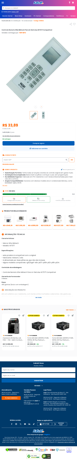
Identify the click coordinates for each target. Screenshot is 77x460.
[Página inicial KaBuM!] (38, 2)
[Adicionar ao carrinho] (23, 315)
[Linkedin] (29, 424)
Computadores (48, 16)
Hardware (28, 16)
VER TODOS (70, 310)
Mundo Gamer (7, 16)
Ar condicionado (27, 21)
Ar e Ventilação (16, 21)
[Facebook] (12, 424)
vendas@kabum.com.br (31, 404)
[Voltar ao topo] (38, 431)
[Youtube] (25, 424)
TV (67, 16)
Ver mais (5, 185)
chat (36, 400)
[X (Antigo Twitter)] (20, 424)
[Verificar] (11, 450)
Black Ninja (18, 16)
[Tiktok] (34, 424)
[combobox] (38, 8)
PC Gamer (37, 16)
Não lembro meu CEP (8, 164)
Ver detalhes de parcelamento (11, 136)
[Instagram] (16, 424)
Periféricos (60, 16)
